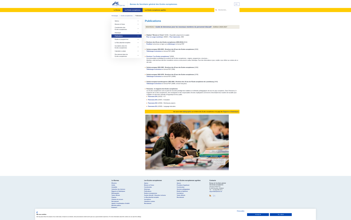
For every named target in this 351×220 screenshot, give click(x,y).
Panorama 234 (152, 96)
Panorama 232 (152, 103)
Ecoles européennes (127, 15)
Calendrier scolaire (120, 51)
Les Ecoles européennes (132, 10)
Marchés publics (116, 205)
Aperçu (117, 21)
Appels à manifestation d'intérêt (120, 203)
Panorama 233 (152, 99)
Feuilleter (149, 44)
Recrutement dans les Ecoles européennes (121, 55)
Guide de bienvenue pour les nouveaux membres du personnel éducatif (183, 27)
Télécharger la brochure (154, 51)
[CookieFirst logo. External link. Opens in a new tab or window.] (37, 212)
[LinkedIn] (214, 195)
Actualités (114, 187)
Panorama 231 (152, 106)
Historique (118, 32)
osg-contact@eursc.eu (215, 191)
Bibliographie (115, 193)
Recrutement (115, 201)
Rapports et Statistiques (231, 111)
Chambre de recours (117, 199)
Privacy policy (240, 211)
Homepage (115, 15)
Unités (113, 185)
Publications (138, 15)
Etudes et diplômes (182, 191)
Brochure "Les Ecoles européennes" (158, 56)
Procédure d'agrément (183, 185)
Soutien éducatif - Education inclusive (155, 195)
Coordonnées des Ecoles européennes (121, 28)
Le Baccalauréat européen (122, 42)
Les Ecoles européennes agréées (155, 10)
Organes (114, 197)
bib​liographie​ (187, 111)
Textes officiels (116, 195)
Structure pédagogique (183, 189)
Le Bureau (117, 10)
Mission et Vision (120, 24)
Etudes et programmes (121, 39)
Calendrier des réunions (118, 189)
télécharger (172, 44)
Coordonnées (148, 187)
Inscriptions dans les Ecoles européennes (121, 47)
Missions (114, 183)
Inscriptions (147, 199)
